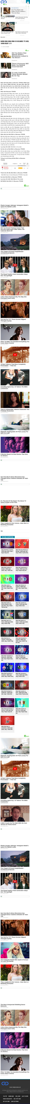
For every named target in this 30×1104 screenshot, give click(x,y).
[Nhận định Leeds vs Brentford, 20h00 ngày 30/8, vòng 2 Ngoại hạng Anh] (7, 579)
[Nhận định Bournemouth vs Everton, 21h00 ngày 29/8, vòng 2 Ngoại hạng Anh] (7, 703)
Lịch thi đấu (25, 1096)
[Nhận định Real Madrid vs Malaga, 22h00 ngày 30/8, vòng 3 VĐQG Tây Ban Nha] (22, 544)
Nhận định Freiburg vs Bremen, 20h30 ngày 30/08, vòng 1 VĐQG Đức (7, 569)
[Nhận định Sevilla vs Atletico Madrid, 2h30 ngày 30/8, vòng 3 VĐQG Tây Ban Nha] (7, 597)
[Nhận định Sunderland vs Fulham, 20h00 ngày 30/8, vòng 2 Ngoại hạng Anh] (22, 561)
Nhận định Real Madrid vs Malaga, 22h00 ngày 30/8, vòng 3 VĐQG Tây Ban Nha (22, 551)
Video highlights (7, 1098)
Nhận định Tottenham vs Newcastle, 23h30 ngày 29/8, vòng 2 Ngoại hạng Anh (7, 658)
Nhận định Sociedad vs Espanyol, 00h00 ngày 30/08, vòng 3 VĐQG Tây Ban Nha (21, 640)
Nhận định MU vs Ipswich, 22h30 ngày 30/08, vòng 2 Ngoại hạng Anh (7, 551)
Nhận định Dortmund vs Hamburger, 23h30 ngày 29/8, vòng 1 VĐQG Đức (6, 692)
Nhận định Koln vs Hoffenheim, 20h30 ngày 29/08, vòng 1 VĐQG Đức (7, 728)
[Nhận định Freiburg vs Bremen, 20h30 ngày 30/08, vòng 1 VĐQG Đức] (7, 561)
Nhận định (3, 37)
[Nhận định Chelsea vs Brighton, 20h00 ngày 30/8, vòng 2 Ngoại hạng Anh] (22, 579)
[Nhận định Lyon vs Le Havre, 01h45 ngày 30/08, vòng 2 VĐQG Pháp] (7, 614)
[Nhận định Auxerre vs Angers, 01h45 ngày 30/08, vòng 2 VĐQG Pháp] (22, 614)
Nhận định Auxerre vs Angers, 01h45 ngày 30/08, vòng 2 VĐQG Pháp (22, 622)
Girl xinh (17, 1096)
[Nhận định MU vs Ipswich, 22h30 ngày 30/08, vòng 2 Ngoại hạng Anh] (7, 544)
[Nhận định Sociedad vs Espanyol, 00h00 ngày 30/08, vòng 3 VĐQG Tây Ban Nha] (22, 632)
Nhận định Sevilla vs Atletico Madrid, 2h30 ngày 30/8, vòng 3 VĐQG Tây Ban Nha (6, 605)
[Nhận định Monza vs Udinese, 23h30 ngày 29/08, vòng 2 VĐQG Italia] (22, 650)
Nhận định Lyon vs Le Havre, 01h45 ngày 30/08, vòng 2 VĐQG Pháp (7, 622)
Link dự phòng (15, 1101)
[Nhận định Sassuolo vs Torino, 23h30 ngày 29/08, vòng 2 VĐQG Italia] (22, 667)
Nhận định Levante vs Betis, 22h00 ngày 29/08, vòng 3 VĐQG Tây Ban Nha (22, 692)
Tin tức (5, 1096)
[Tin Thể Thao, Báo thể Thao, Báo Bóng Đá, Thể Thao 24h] (4, 2)
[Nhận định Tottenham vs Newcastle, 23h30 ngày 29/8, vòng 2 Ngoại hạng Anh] (7, 650)
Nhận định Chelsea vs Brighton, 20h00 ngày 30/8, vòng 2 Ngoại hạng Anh (21, 587)
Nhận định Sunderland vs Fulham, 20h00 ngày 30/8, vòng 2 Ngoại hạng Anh (21, 569)
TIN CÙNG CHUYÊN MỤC (8, 537)
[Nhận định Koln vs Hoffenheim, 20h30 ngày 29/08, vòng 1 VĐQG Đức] (7, 720)
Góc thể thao (17, 1098)
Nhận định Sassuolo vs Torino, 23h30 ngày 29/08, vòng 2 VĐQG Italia (22, 675)
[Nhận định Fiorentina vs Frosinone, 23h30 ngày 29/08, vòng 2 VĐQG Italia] (7, 667)
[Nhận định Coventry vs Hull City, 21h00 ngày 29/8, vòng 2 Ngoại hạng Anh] (22, 703)
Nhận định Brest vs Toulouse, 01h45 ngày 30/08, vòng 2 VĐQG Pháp (7, 639)
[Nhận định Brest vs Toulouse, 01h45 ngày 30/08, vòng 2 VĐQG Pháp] (7, 632)
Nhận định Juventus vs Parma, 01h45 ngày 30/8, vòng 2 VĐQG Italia (21, 604)
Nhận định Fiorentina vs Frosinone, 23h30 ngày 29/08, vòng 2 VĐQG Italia (7, 675)
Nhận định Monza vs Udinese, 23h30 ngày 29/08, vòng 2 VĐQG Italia (22, 657)
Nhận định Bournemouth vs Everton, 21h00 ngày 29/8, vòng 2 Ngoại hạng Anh (7, 710)
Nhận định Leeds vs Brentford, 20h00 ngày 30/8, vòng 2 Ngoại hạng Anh (7, 587)
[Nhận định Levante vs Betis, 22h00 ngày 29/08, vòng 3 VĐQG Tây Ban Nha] (22, 685)
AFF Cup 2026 (6, 1101)
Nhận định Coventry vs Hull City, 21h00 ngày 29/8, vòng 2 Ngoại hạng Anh (21, 711)
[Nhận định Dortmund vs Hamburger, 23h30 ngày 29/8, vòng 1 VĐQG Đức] (7, 685)
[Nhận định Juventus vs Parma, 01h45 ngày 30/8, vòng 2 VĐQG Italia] (22, 597)
